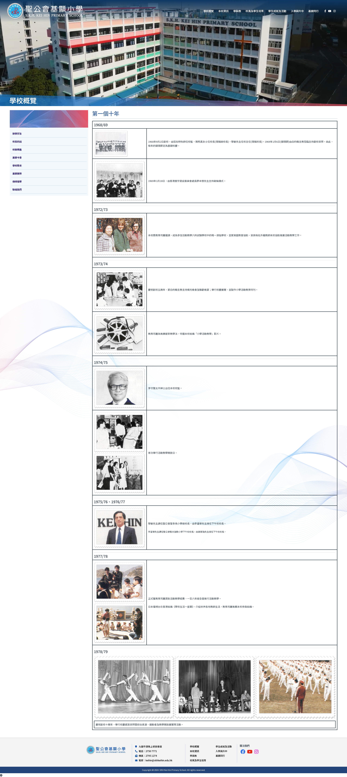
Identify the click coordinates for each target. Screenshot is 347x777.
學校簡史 (17, 165)
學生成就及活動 (277, 11)
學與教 (237, 11)
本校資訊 (223, 11)
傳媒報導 (17, 181)
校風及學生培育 (255, 11)
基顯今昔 (17, 157)
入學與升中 (297, 11)
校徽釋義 (17, 149)
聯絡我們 (17, 189)
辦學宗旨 (17, 133)
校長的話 (17, 141)
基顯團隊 (17, 173)
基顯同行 (313, 11)
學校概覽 (208, 11)
